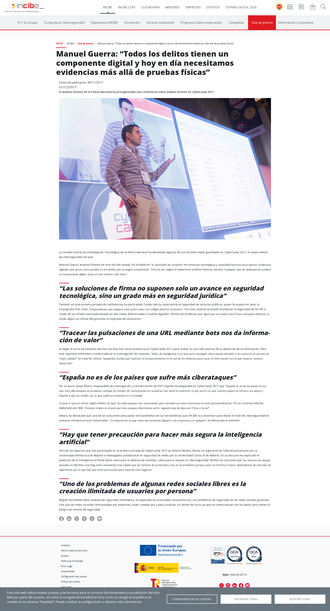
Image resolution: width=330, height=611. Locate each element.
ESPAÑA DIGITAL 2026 (241, 7)
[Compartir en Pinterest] (84, 518)
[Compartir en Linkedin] (69, 518)
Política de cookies (70, 581)
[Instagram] (228, 585)
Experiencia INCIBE (104, 22)
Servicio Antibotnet (160, 22)
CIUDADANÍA (150, 7)
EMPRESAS (193, 7)
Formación (132, 22)
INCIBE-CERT (127, 7)
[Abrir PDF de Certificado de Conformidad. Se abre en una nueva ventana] (218, 554)
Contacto (65, 545)
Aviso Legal (66, 566)
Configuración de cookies (74, 576)
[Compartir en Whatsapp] (92, 518)
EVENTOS (213, 7)
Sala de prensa (262, 22)
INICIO (59, 43)
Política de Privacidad (72, 560)
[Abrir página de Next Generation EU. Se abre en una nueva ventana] (164, 552)
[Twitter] (221, 585)
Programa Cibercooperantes (201, 22)
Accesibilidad (67, 571)
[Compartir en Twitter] (76, 518)
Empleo (65, 555)
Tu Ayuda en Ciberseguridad (64, 22)
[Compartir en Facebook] (61, 518)
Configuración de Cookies (192, 599)
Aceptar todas (300, 599)
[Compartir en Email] (99, 518)
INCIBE (107, 7)
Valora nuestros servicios (74, 550)
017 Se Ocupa (27, 22)
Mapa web (66, 586)
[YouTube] (247, 585)
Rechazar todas (246, 599)
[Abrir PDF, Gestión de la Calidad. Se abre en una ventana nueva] (254, 555)
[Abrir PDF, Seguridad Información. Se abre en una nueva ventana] (234, 555)
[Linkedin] (234, 585)
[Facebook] (241, 585)
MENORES (172, 7)
